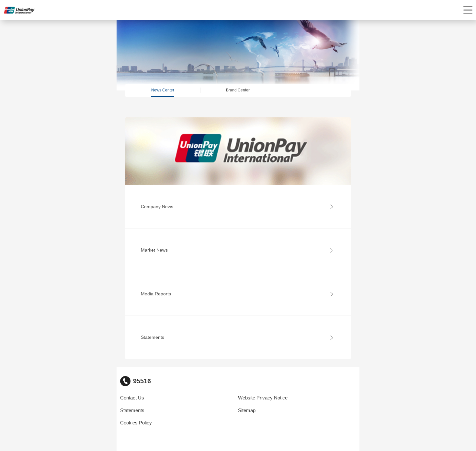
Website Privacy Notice (263, 397)
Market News (154, 250)
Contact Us (132, 397)
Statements (152, 337)
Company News (157, 206)
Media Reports (156, 293)
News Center (162, 90)
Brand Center (238, 90)
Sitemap (246, 410)
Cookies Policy (136, 422)
